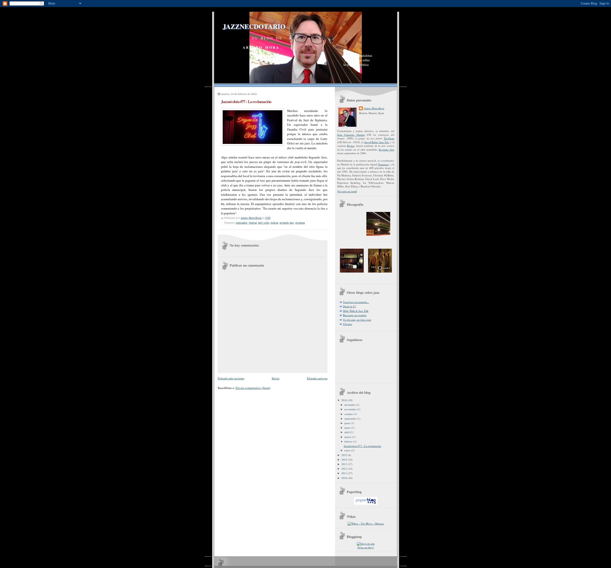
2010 (344, 478)
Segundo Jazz (386, 149)
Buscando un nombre (355, 315)
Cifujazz (347, 324)
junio (347, 423)
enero (347, 450)
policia (274, 222)
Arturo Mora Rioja (374, 108)
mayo (347, 427)
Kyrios (350, 145)
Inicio (275, 378)
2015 (344, 455)
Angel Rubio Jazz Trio (376, 142)
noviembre (350, 409)
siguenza (300, 222)
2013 (344, 464)
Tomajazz (383, 164)
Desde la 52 (349, 306)
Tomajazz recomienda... (356, 302)
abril (347, 432)
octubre (348, 414)
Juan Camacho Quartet (351, 135)
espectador (242, 222)
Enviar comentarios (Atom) (253, 388)
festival (253, 222)
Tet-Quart (389, 138)
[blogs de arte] (366, 543)
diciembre (350, 404)
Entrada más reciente (231, 378)
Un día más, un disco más (357, 319)
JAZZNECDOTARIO (249, 26)
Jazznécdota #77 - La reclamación (362, 446)
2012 (344, 468)
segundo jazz (286, 222)
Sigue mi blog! (366, 547)
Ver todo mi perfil (347, 191)
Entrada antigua (317, 378)
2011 (344, 473)
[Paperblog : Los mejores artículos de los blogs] (366, 503)
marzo (348, 437)
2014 (344, 459)
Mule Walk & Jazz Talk (356, 311)
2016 (344, 400)
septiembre (350, 418)
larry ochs (263, 222)
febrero (348, 441)
